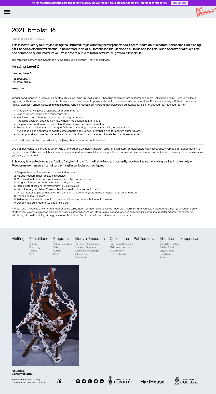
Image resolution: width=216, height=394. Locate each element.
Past (31, 254)
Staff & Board (167, 247)
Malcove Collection (120, 247)
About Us (167, 239)
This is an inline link (75, 98)
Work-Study (81, 257)
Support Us (189, 239)
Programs (61, 239)
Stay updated (179, 3)
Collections (119, 239)
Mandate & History (169, 244)
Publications (144, 239)
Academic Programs (85, 247)
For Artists (165, 254)
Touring (33, 251)
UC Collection (117, 251)
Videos (57, 247)
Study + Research (90, 239)
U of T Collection (118, 254)
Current (33, 244)
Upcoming (34, 247)
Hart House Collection (121, 244)
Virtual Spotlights (62, 244)
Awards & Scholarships (87, 251)
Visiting (18, 239)
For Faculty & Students (87, 244)
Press (163, 257)
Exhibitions (38, 239)
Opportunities (167, 251)
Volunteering (81, 254)
